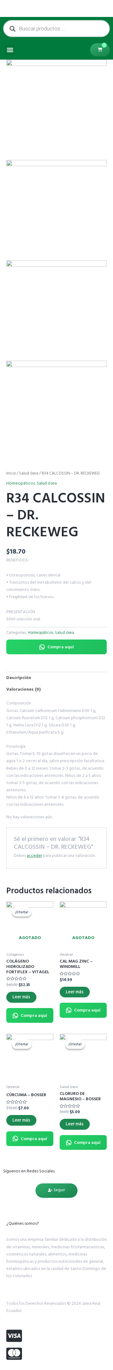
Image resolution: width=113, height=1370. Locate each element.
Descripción (18, 677)
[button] (10, 50)
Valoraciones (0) (23, 689)
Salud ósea (28, 473)
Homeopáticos (20, 483)
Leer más (21, 997)
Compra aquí (60, 646)
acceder (34, 855)
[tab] (56, 677)
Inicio (11, 473)
